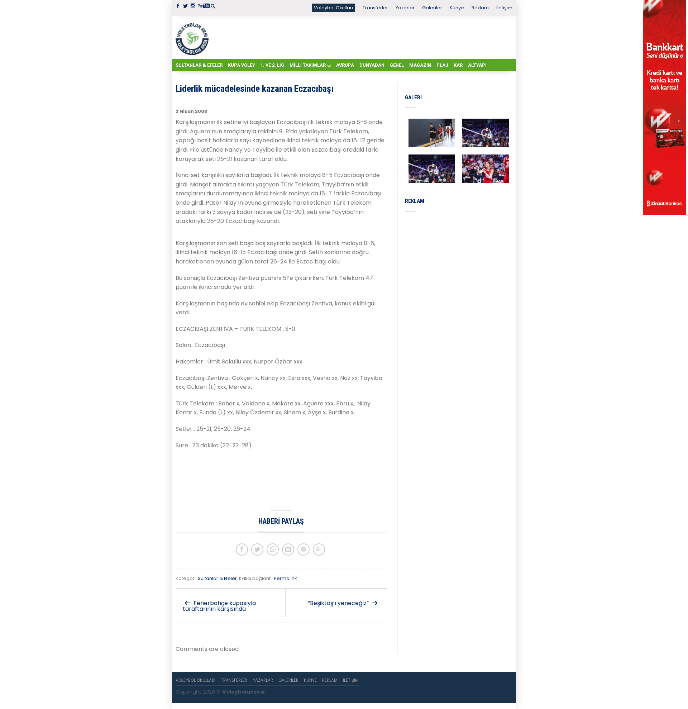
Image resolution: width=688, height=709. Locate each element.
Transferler (375, 8)
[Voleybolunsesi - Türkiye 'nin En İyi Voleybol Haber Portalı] (193, 37)
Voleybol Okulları (333, 8)
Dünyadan (371, 65)
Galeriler (432, 8)
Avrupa (345, 65)
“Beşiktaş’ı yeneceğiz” (339, 603)
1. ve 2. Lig (272, 65)
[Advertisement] (361, 37)
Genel (397, 65)
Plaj (442, 65)
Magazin (420, 65)
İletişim (504, 8)
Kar (458, 65)
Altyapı (477, 65)
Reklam (480, 8)
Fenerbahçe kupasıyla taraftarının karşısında (219, 606)
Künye (457, 8)
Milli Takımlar (308, 65)
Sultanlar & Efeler (199, 65)
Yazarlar (405, 8)
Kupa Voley (241, 65)
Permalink (285, 578)
